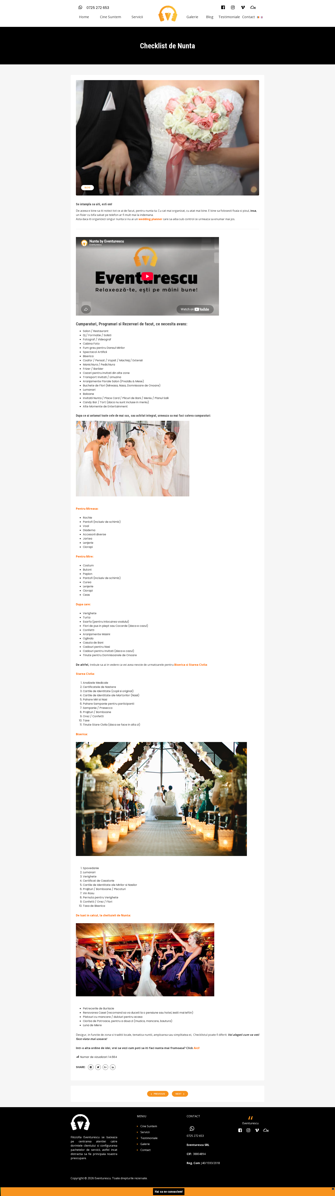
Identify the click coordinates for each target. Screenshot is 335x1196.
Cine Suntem (110, 16)
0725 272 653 (98, 7)
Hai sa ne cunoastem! (169, 1191)
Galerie (192, 16)
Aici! (197, 1048)
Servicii (137, 16)
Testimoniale (229, 16)
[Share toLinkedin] (113, 1067)
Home (84, 16)
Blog (209, 16)
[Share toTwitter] (98, 1067)
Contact (248, 16)
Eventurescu (250, 1123)
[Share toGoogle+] (105, 1067)
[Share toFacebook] (91, 1067)
